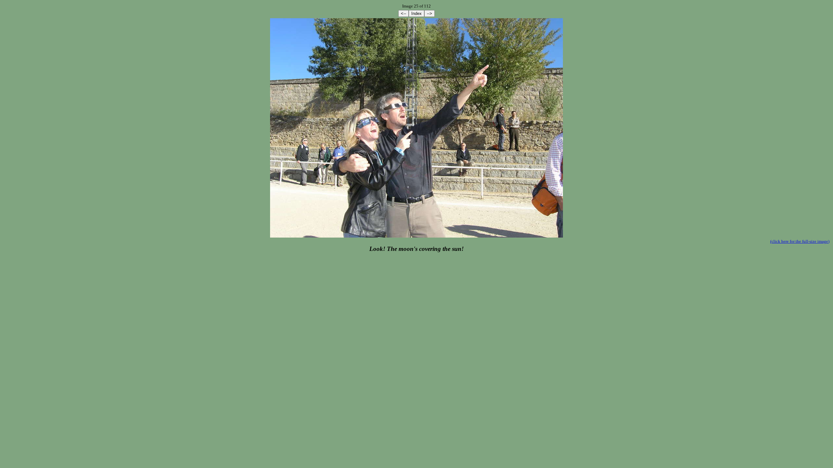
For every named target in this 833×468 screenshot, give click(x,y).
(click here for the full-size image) (799, 241)
